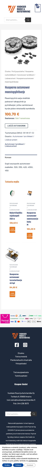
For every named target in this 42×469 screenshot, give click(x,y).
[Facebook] (16, 344)
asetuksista (32, 461)
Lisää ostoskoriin (16, 126)
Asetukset (30, 465)
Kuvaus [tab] (8, 157)
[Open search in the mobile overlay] (17, 20)
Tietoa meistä (21, 356)
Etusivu (7, 71)
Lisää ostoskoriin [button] (12, 229)
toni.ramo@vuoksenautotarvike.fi (21, 400)
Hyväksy (7, 465)
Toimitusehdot (21, 376)
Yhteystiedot (21, 363)
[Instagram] (25, 344)
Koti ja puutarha (18, 71)
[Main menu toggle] (3, 8)
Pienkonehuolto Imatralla (21, 360)
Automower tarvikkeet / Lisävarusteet (15, 145)
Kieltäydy (18, 465)
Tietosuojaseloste (21, 372)
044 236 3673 (23, 403)
